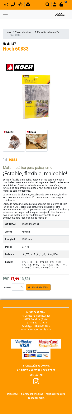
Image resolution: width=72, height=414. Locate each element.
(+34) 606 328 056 (41, 326)
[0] (64, 5)
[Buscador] (48, 5)
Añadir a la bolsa (40, 287)
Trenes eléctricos (23, 32)
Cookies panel (38, 398)
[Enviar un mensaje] (20, 5)
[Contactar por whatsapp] (6, 5)
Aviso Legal (12, 394)
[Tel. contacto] (13, 5)
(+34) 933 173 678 (38, 322)
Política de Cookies (55, 394)
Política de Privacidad (32, 394)
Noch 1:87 (9, 44)
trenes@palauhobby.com (39, 329)
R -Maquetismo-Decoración (47, 32)
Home (8, 32)
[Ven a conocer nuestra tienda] (28, 5)
